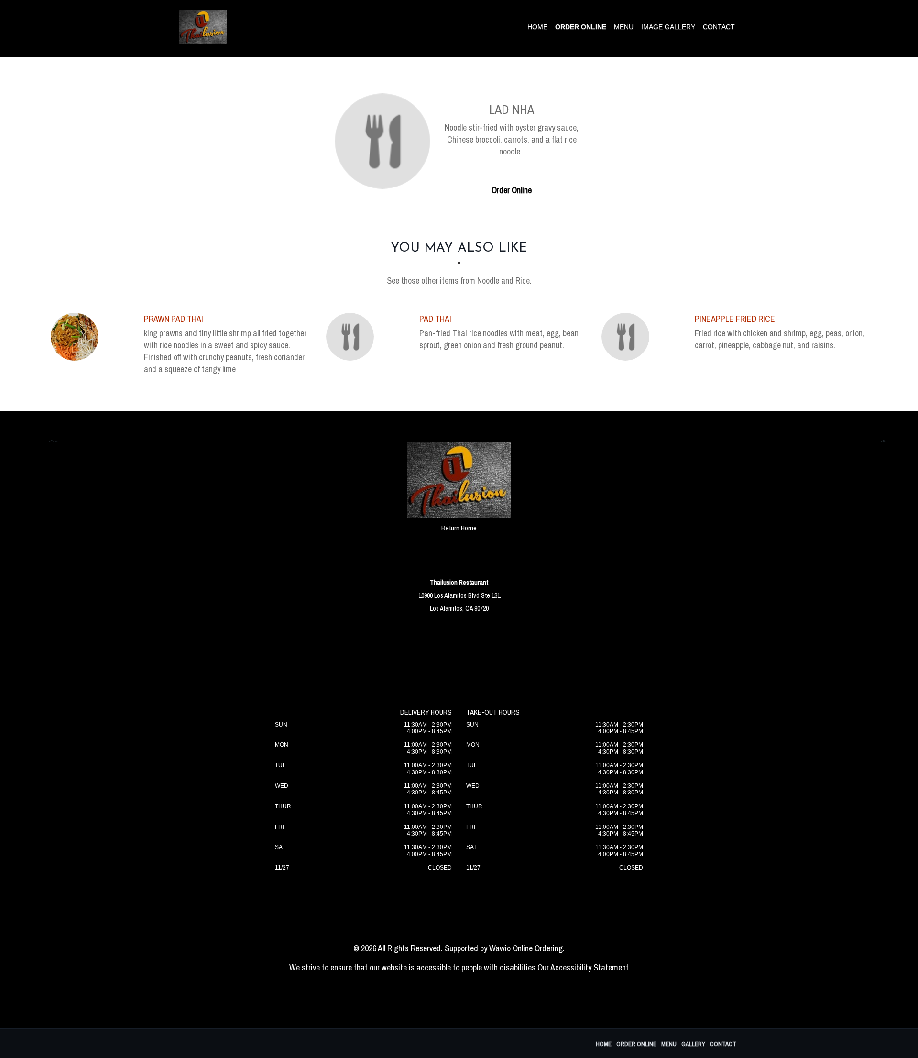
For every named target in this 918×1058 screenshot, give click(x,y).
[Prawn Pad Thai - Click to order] (77, 337)
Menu (624, 27)
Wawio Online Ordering (526, 948)
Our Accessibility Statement (583, 967)
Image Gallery (668, 27)
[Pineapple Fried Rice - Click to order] (627, 337)
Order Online (580, 27)
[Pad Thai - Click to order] (352, 337)
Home (537, 27)
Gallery (693, 1044)
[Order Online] (382, 141)
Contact (719, 27)
